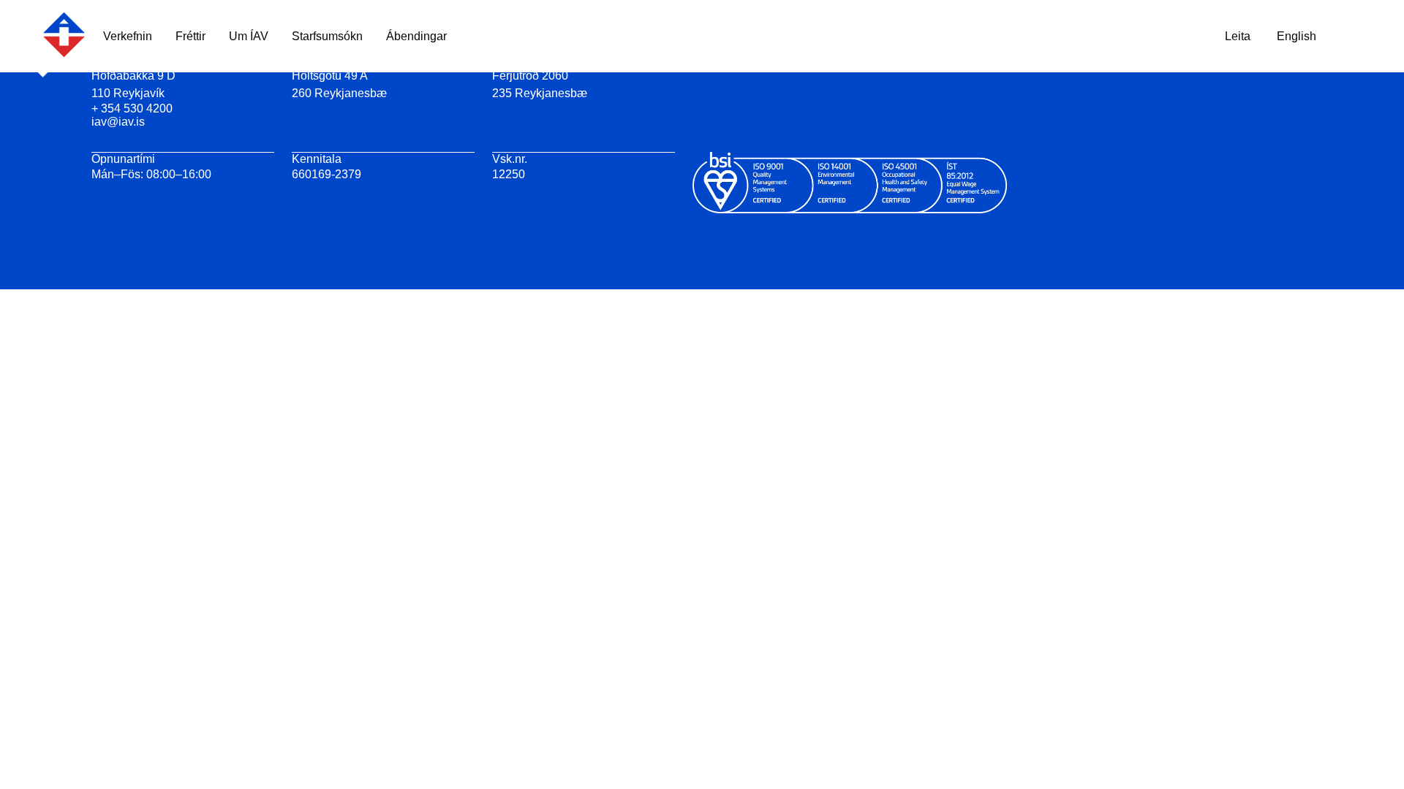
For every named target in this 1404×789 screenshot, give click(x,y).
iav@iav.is (118, 121)
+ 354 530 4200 (132, 108)
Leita (1237, 36)
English (1296, 36)
